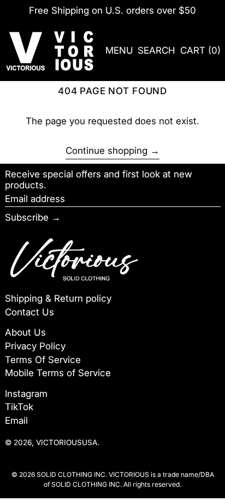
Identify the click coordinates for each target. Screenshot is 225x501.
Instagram (26, 393)
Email (16, 420)
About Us (25, 332)
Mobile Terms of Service (58, 372)
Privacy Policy (35, 346)
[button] (156, 51)
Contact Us (29, 312)
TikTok (19, 406)
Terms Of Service (43, 359)
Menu (119, 50)
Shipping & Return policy (58, 298)
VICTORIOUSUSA (66, 442)
